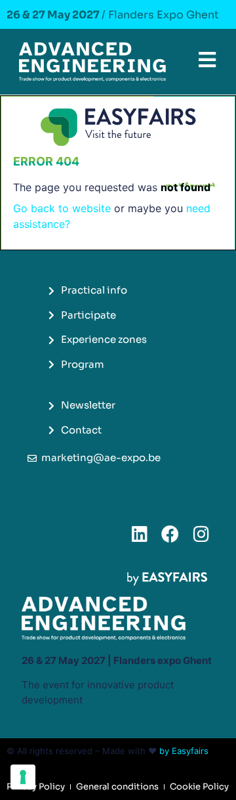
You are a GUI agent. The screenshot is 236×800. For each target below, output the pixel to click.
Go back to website (62, 208)
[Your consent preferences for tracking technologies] (22, 777)
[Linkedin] (139, 534)
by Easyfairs (183, 750)
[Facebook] (170, 534)
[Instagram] (201, 534)
